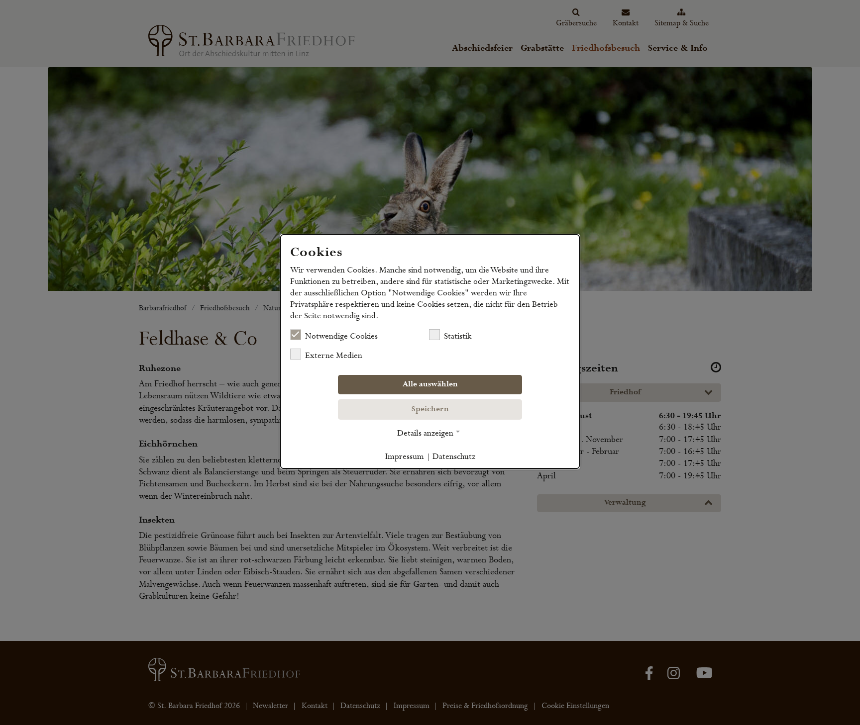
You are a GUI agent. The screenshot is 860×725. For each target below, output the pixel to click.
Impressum (404, 456)
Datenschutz (453, 456)
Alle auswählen (430, 384)
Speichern (430, 409)
